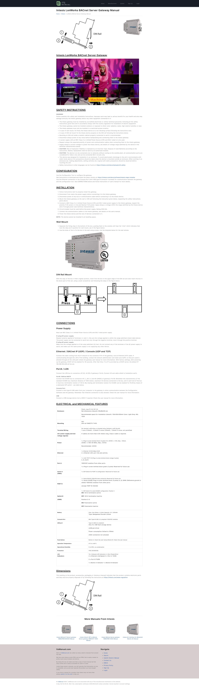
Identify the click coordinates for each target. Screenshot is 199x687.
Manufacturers (112, 3)
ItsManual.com (65, 652)
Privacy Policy (108, 665)
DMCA (106, 663)
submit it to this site (66, 674)
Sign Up (130, 3)
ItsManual (60, 681)
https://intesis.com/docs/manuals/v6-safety (111, 165)
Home (102, 3)
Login (138, 3)
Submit (122, 3)
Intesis (63, 14)
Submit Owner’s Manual (111, 658)
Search (106, 655)
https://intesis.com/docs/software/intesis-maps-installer (116, 177)
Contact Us (107, 660)
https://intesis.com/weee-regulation (116, 577)
